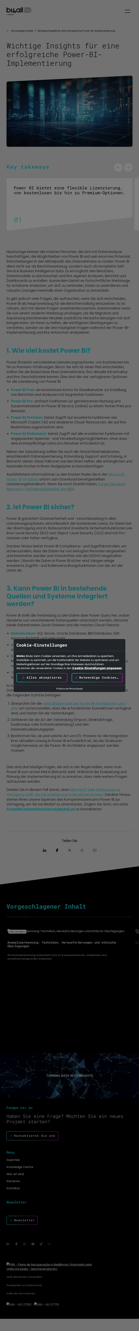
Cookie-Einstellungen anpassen (97, 668)
